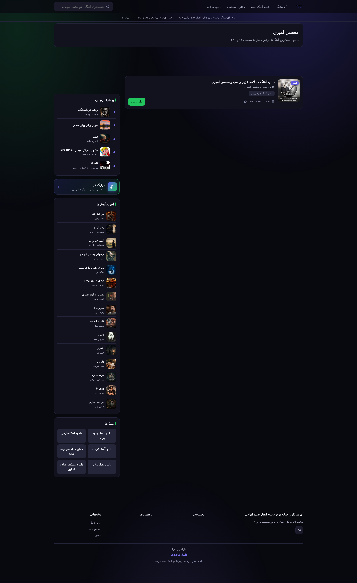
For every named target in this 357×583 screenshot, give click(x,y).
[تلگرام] (299, 530)
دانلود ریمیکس (236, 7)
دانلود (134, 101)
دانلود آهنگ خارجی (71, 433)
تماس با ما (95, 529)
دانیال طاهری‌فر (178, 554)
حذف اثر (96, 535)
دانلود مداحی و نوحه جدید (71, 451)
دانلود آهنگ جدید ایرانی (262, 93)
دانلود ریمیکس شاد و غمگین (71, 467)
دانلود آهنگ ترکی (102, 464)
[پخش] (289, 90)
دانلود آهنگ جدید (260, 7)
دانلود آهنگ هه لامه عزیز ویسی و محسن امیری (243, 82)
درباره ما (96, 522)
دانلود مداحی (213, 7)
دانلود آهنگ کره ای (102, 449)
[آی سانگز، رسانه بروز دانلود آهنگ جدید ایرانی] (299, 7)
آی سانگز (281, 7)
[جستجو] (108, 7)
